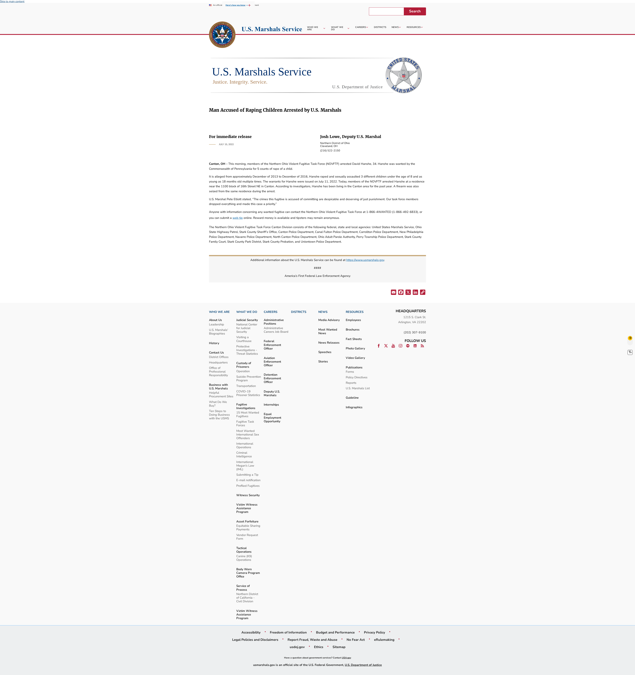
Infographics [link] (354, 407)
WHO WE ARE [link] (219, 312)
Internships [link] (271, 404)
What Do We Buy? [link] (218, 404)
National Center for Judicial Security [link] (246, 328)
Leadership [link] (216, 324)
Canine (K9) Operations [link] (244, 558)
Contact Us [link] (216, 352)
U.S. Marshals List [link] (358, 388)
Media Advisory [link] (329, 320)
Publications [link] (354, 367)
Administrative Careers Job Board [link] (276, 330)
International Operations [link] (244, 445)
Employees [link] (353, 320)
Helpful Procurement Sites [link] (221, 394)
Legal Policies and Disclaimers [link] (255, 639)
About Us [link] (215, 320)
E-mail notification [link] (248, 480)
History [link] (214, 343)
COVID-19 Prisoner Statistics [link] (248, 393)
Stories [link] (323, 361)
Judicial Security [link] (247, 320)
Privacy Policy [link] (374, 632)
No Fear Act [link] (356, 639)
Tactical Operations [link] (244, 550)
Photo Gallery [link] (355, 348)
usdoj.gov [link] (297, 647)
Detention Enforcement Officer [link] (272, 378)
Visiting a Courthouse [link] (244, 339)
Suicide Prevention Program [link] (248, 378)
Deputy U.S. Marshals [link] (272, 393)
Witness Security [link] (248, 495)
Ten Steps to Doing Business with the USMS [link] (219, 414)
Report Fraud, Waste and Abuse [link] (312, 639)
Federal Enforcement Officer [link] (272, 344)
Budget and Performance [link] (335, 632)
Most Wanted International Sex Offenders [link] (247, 434)
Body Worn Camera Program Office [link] (248, 572)
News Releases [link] (328, 342)
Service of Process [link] (243, 588)
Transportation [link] (246, 386)
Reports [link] (351, 383)
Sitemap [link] (339, 647)
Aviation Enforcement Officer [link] (272, 361)
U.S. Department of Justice (363, 665)
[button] (393, 292)
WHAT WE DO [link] (246, 312)
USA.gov (346, 657)
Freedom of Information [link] (288, 632)
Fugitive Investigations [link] (245, 406)
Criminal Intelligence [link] (244, 454)
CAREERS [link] (270, 312)
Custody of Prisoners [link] (243, 365)
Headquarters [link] (218, 362)
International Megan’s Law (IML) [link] (245, 465)
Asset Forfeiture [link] (247, 521)
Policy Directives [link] (356, 377)
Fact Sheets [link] (354, 339)
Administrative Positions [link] (274, 322)
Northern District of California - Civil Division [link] (247, 597)
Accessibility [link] (251, 632)
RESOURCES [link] (354, 312)
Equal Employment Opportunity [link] (272, 417)
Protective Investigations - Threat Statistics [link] (247, 350)
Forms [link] (350, 372)
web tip (238, 218)
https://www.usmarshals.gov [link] (365, 260)
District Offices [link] (219, 357)
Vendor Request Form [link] (247, 537)
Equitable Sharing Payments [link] (248, 527)
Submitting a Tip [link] (247, 475)
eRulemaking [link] (384, 639)
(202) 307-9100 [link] (415, 332)
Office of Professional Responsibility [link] (218, 371)
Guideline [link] (352, 398)
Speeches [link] (324, 352)
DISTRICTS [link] (298, 312)
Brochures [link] (353, 329)
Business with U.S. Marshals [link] (218, 386)
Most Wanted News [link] (327, 331)
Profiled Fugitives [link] (248, 486)
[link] (222, 35)
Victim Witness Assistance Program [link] (246, 508)
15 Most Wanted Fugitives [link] (247, 414)
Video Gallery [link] (355, 358)
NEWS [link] (322, 312)
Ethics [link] (318, 647)
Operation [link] (243, 371)
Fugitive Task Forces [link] (245, 423)
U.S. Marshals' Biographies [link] (218, 332)
